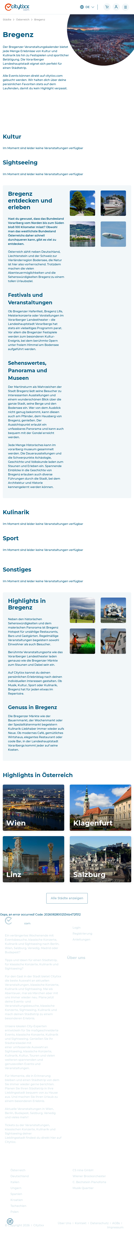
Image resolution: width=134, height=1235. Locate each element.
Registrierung (82, 933)
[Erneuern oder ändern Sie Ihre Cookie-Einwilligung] (10, 1221)
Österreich (22, 19)
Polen (14, 1212)
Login (77, 927)
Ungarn (15, 1188)
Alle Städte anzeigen (67, 898)
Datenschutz (99, 1223)
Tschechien (18, 1206)
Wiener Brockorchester (89, 1176)
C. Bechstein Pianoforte (89, 1182)
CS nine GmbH (83, 1170)
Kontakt (81, 1223)
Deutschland (19, 1176)
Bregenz (39, 19)
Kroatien (16, 1200)
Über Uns (64, 1223)
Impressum (115, 1227)
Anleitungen (81, 939)
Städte (7, 19)
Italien (14, 1182)
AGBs (116, 1223)
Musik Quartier (83, 1188)
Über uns (76, 957)
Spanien (16, 1194)
